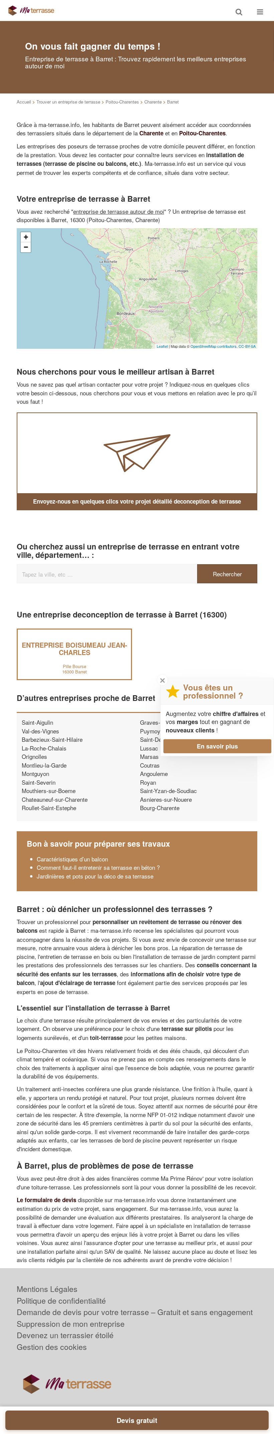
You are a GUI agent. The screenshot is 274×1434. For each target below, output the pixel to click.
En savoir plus (217, 746)
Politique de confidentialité (61, 1300)
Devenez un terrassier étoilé (65, 1335)
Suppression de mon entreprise (71, 1323)
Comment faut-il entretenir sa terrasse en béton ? (98, 867)
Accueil (24, 102)
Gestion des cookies (52, 1346)
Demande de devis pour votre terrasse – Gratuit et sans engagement (135, 1311)
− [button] (26, 247)
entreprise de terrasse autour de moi (118, 211)
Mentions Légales (47, 1288)
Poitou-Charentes (122, 102)
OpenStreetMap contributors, (214, 346)
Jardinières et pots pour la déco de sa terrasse (95, 876)
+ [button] (26, 237)
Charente (153, 102)
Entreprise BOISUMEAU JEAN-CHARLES (74, 648)
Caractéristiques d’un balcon (72, 859)
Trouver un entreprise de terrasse (68, 102)
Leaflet (162, 346)
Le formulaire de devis (46, 1200)
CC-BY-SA (247, 346)
